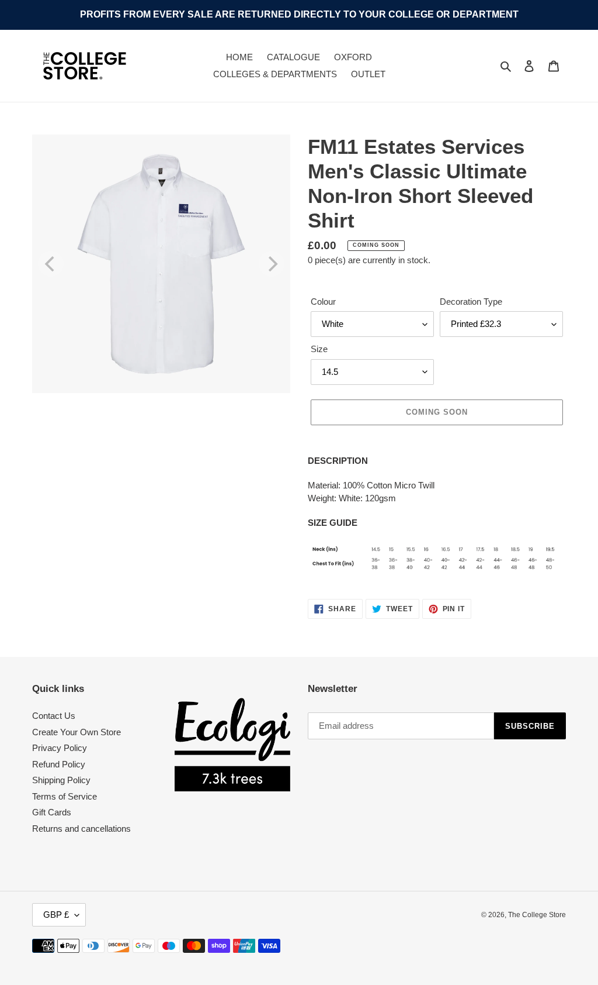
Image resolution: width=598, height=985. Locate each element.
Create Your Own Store (76, 732)
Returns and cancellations (81, 829)
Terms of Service (64, 796)
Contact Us (53, 716)
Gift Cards (51, 812)
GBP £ (56, 914)
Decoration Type (471, 301)
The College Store (537, 915)
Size (319, 349)
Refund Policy (58, 764)
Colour (323, 301)
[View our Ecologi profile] (233, 744)
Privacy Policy (59, 748)
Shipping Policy (61, 780)
